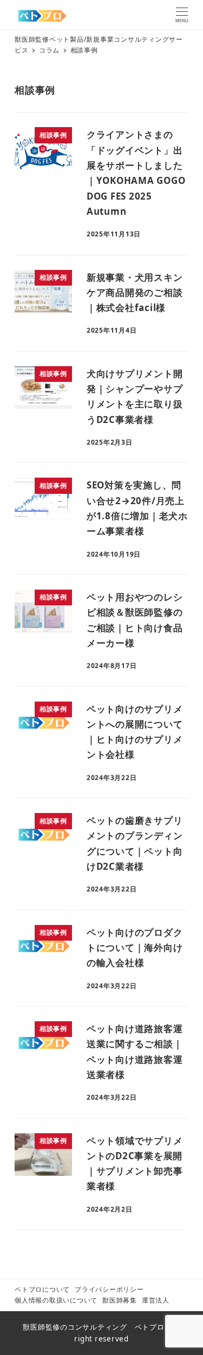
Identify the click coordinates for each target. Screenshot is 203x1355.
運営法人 (155, 1300)
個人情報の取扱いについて (56, 1300)
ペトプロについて (42, 1289)
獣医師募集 (119, 1300)
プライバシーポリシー (109, 1289)
